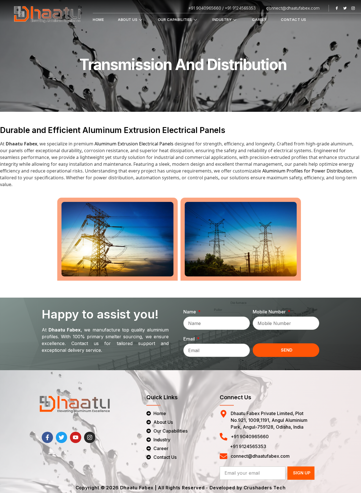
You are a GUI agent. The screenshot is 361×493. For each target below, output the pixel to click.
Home (98, 19)
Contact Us (293, 19)
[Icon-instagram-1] (353, 8)
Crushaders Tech (265, 487)
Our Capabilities (175, 19)
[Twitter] (61, 437)
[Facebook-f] (47, 437)
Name (190, 312)
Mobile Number (270, 312)
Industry (222, 19)
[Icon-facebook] (336, 8)
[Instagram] (89, 437)
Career (259, 19)
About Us (127, 19)
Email (189, 339)
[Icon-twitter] (345, 8)
